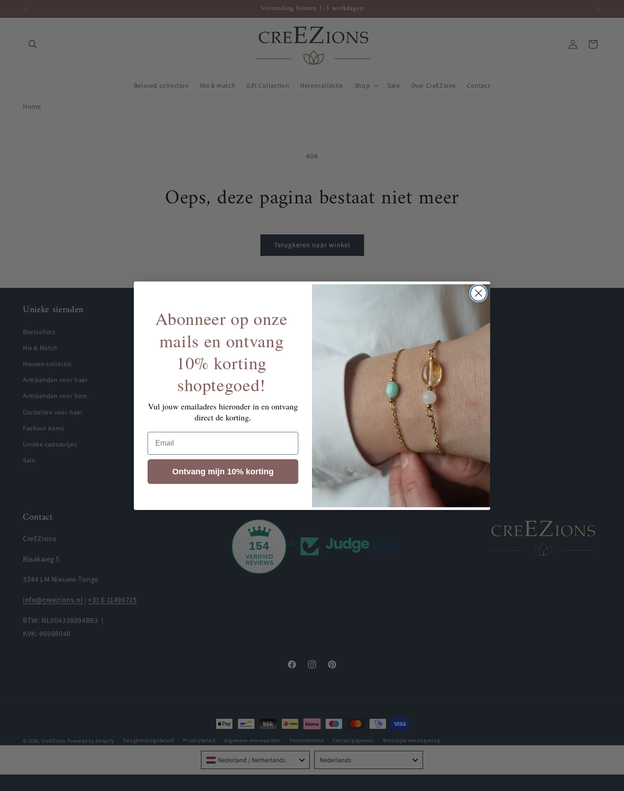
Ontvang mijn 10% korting (223, 471)
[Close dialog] (479, 293)
